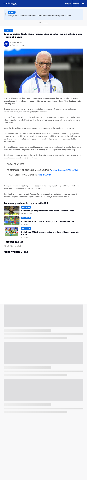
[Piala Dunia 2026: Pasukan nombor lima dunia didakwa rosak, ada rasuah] (11, 231)
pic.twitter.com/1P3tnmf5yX (64, 170)
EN (70, 4)
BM (66, 4)
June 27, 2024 (44, 174)
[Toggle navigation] (83, 3)
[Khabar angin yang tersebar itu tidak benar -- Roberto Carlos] (11, 210)
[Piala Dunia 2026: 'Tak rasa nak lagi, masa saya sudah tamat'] (11, 220)
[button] (5, 13)
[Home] (10, 3)
